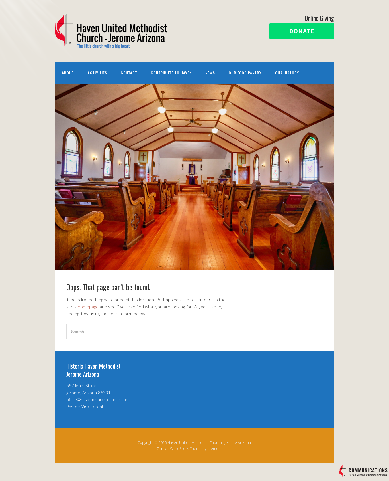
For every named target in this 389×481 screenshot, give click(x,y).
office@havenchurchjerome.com (98, 399)
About (68, 73)
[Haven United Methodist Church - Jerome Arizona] (112, 43)
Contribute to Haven (171, 73)
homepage (88, 307)
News (210, 73)
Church (163, 448)
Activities (97, 73)
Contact (129, 73)
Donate (301, 31)
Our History (287, 73)
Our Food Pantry (245, 73)
